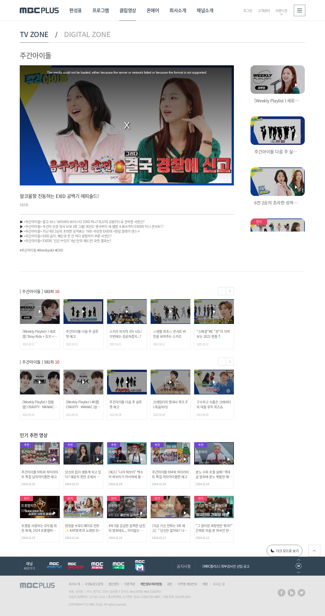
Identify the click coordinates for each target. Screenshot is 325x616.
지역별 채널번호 (187, 584)
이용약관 (129, 584)
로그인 (247, 10)
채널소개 (205, 10)
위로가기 (314, 551)
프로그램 (100, 10)
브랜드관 (281, 10)
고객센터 (264, 10)
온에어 (153, 10)
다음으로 (299, 572)
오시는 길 (219, 584)
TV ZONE (34, 34)
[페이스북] (281, 593)
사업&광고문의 (94, 584)
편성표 (75, 10)
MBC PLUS (39, 10)
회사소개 (177, 10)
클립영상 (127, 10)
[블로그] (291, 593)
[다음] (230, 291)
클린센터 (113, 584)
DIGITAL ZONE (87, 34)
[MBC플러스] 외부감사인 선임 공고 (225, 566)
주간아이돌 (35, 55)
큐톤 (169, 584)
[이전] (222, 291)
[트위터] (301, 593)
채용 (205, 584)
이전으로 (299, 560)
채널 (29, 565)
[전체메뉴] (299, 10)
